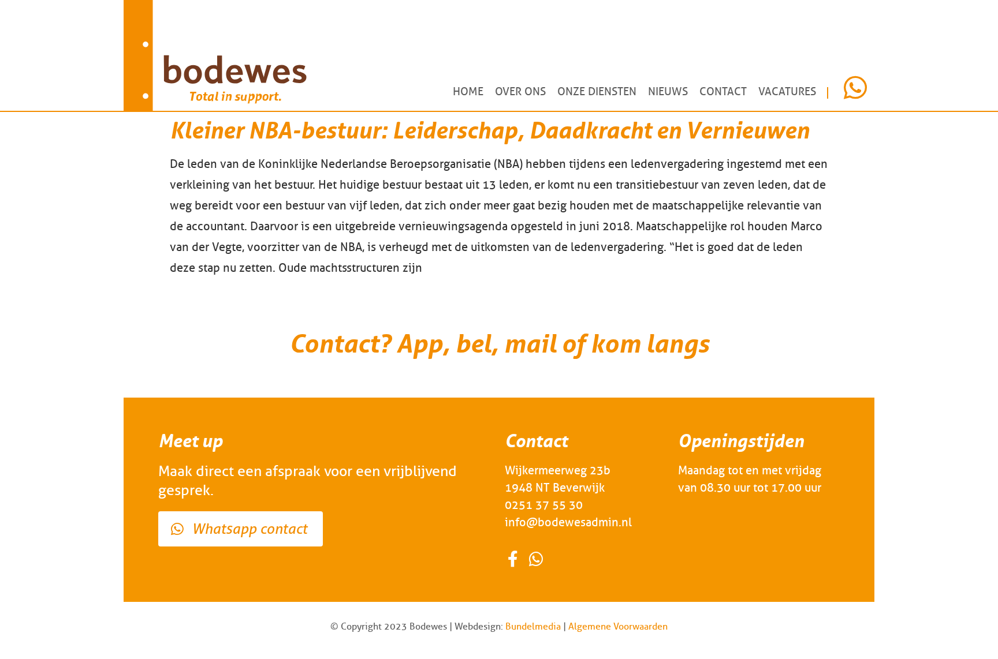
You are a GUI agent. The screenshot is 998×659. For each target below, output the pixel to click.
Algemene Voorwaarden (618, 626)
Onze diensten (596, 91)
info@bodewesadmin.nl (568, 522)
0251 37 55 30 (544, 505)
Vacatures (787, 91)
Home (468, 91)
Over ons (520, 91)
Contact (723, 91)
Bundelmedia (533, 626)
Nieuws (668, 91)
